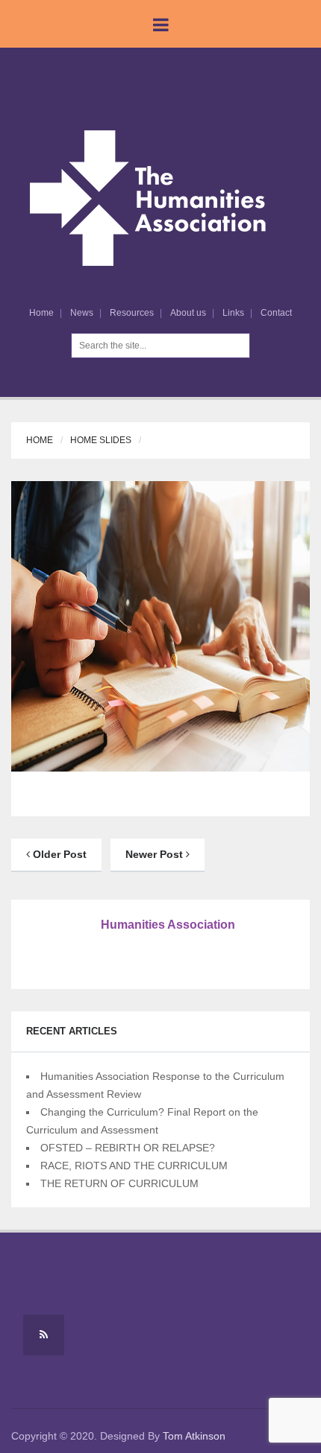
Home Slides (100, 440)
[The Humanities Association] (160, 197)
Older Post (58, 854)
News (81, 313)
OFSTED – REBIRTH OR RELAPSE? (127, 1148)
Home (41, 313)
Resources (132, 313)
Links (233, 313)
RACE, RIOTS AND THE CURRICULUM (134, 1165)
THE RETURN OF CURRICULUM (119, 1183)
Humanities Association (168, 924)
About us (188, 313)
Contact (276, 313)
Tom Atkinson (194, 1436)
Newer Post (155, 854)
